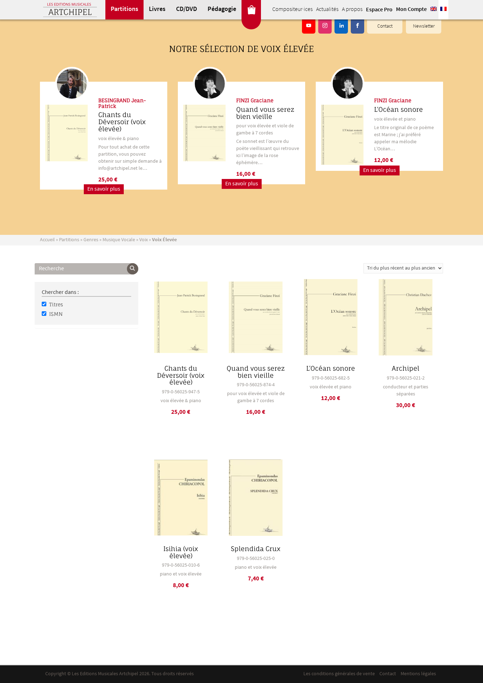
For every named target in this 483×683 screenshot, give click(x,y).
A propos (352, 9)
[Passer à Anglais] (433, 9)
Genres (90, 240)
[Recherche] (132, 268)
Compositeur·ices (292, 9)
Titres (56, 304)
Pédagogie (222, 9)
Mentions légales (418, 674)
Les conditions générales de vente (339, 674)
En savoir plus (103, 189)
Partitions (124, 9)
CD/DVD (186, 9)
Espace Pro (379, 10)
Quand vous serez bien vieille (265, 112)
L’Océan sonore (398, 109)
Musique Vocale (119, 240)
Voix (143, 240)
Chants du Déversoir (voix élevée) (122, 122)
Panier (251, 9)
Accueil (47, 240)
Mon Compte (411, 9)
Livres (157, 9)
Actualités (327, 9)
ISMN (56, 314)
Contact (384, 26)
